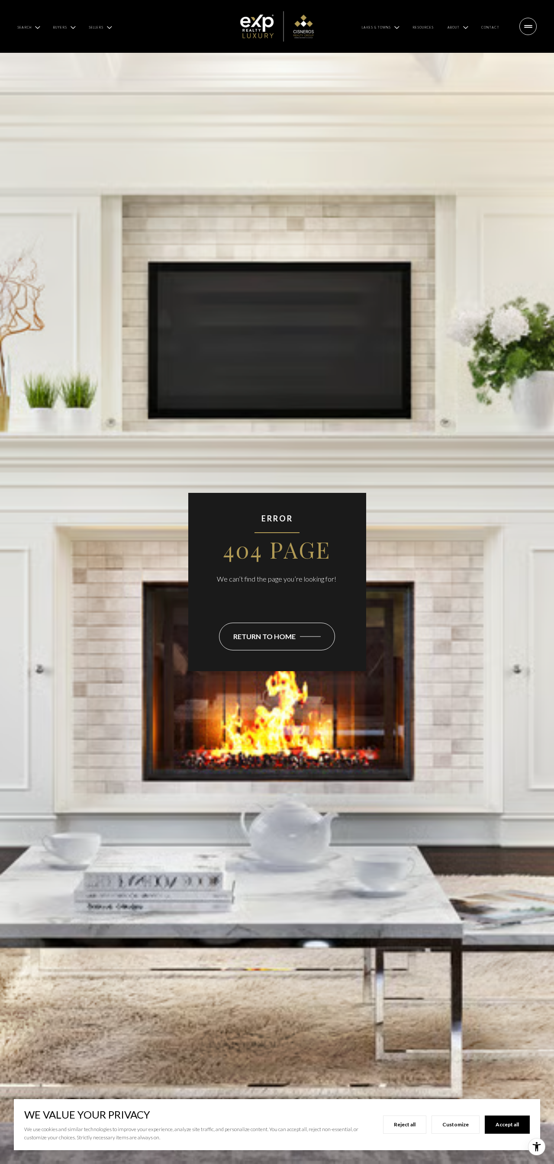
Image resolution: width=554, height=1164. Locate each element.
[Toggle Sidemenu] (528, 26)
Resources (423, 27)
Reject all (405, 1124)
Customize (455, 1124)
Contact (490, 27)
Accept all (507, 1124)
